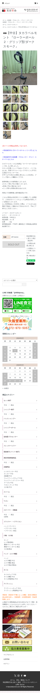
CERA (6, 517)
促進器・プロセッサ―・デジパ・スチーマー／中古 (17, 22)
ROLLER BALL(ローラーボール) (27, 27)
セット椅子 (7, 400)
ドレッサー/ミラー (10, 446)
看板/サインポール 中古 (12, 544)
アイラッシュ (8, 584)
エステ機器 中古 (9, 560)
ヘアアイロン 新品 (10, 530)
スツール (7, 492)
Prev (5, 67)
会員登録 (6, 659)
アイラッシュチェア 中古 (12, 588)
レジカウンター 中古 (11, 471)
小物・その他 (8, 535)
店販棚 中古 (8, 476)
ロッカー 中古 (8, 474)
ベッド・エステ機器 (10, 554)
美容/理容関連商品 (10, 458)
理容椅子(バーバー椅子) (12, 452)
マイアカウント (9, 655)
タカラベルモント (12, 24)
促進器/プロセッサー (11, 436)
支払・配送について (23, 680)
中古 (5, 405)
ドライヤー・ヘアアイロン (13, 521)
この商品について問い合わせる (30, 250)
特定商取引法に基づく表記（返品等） (30, 238)
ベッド (6, 558)
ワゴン (6, 501)
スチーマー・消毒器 (10, 510)
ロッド (6, 540)
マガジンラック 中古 (11, 485)
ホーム (5, 20)
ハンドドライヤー (10, 526)
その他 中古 (8, 487)
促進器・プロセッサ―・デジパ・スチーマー (20, 20)
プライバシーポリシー (29, 682)
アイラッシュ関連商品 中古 (13, 590)
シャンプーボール (10, 427)
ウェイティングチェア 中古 (13, 478)
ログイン (6, 663)
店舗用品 (7, 467)
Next (34, 67)
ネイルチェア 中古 (10, 574)
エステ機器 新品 (9, 563)
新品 (12, 405)
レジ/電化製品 (8, 542)
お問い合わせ (20, 684)
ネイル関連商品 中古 (11, 579)
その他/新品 (8, 549)
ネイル (6, 570)
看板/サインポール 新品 (12, 547)
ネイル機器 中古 (9, 576)
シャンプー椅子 (9, 409)
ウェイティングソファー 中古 (14, 480)
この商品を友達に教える (30, 244)
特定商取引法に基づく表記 (12, 682)
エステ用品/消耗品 (10, 565)
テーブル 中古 (8, 482)
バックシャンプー (10, 418)
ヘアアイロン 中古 (10, 528)
